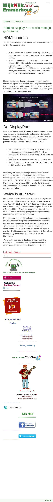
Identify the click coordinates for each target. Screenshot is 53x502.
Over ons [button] (17, 21)
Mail (10, 252)
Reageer (17, 252)
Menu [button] (7, 21)
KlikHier (6, 288)
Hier (14, 323)
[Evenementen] (27, 377)
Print (5, 252)
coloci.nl (48, 500)
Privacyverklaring (27, 346)
